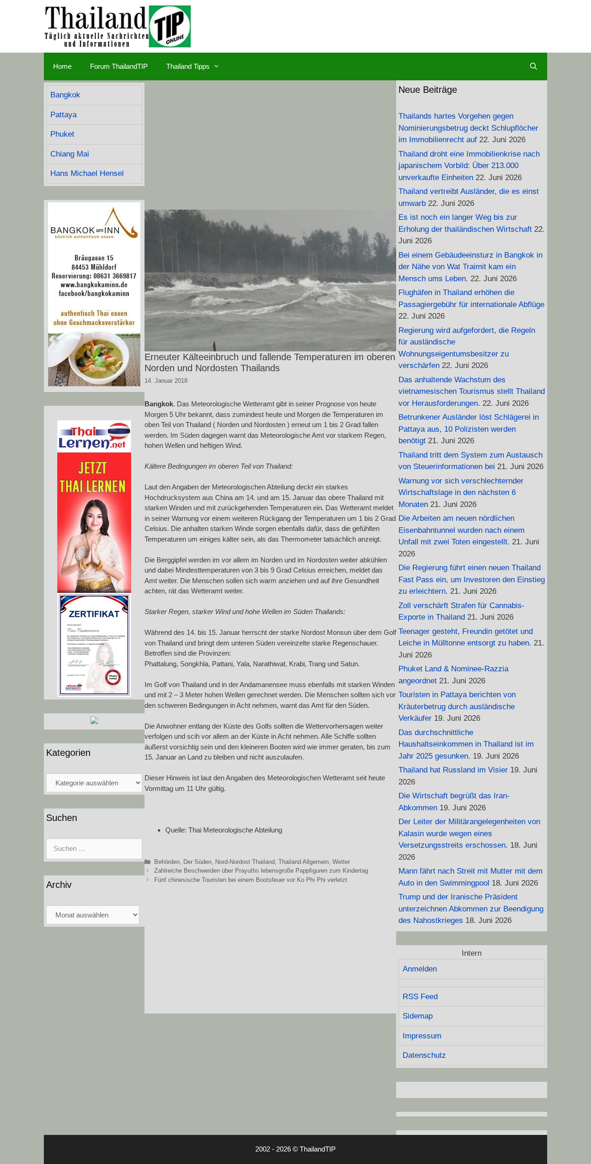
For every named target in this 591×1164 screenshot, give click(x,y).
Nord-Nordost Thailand (245, 861)
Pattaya (63, 114)
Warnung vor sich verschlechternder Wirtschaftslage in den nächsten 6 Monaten (461, 492)
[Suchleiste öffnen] (533, 66)
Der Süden (197, 861)
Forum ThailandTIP (119, 66)
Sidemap (418, 1016)
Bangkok (65, 94)
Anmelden (420, 969)
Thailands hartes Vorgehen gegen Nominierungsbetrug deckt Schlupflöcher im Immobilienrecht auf (468, 128)
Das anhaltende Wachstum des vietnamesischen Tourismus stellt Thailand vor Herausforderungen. (471, 391)
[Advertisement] (270, 145)
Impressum (422, 1035)
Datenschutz (424, 1055)
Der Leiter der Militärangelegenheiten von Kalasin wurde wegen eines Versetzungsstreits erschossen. (469, 833)
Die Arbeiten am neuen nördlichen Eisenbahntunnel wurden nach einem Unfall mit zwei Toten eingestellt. (461, 530)
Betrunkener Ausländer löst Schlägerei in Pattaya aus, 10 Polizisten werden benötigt (468, 429)
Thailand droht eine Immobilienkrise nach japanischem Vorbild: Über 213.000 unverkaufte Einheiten (469, 166)
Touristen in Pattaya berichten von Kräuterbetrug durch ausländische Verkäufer (457, 706)
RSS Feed (420, 996)
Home (62, 66)
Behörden (167, 861)
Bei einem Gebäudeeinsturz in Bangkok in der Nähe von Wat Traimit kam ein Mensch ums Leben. (470, 267)
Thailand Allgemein (303, 861)
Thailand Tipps (188, 66)
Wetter (341, 861)
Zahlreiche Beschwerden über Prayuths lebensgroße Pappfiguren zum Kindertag (261, 870)
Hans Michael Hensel (87, 173)
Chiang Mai (69, 154)
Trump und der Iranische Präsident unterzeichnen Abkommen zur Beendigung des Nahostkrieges (470, 909)
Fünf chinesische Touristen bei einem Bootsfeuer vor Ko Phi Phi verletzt (250, 879)
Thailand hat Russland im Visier (453, 770)
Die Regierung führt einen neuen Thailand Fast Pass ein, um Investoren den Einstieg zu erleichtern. (471, 579)
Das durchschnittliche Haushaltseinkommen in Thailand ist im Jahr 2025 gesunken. (466, 744)
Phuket (62, 134)
